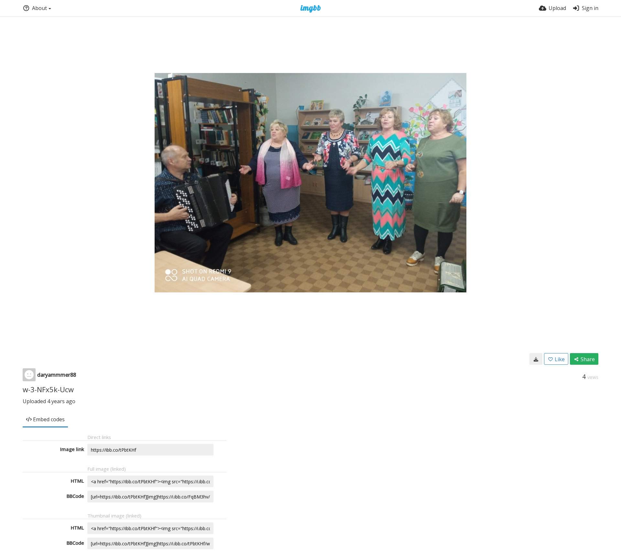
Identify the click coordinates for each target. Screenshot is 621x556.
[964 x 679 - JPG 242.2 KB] (535, 359)
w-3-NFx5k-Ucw (48, 389)
